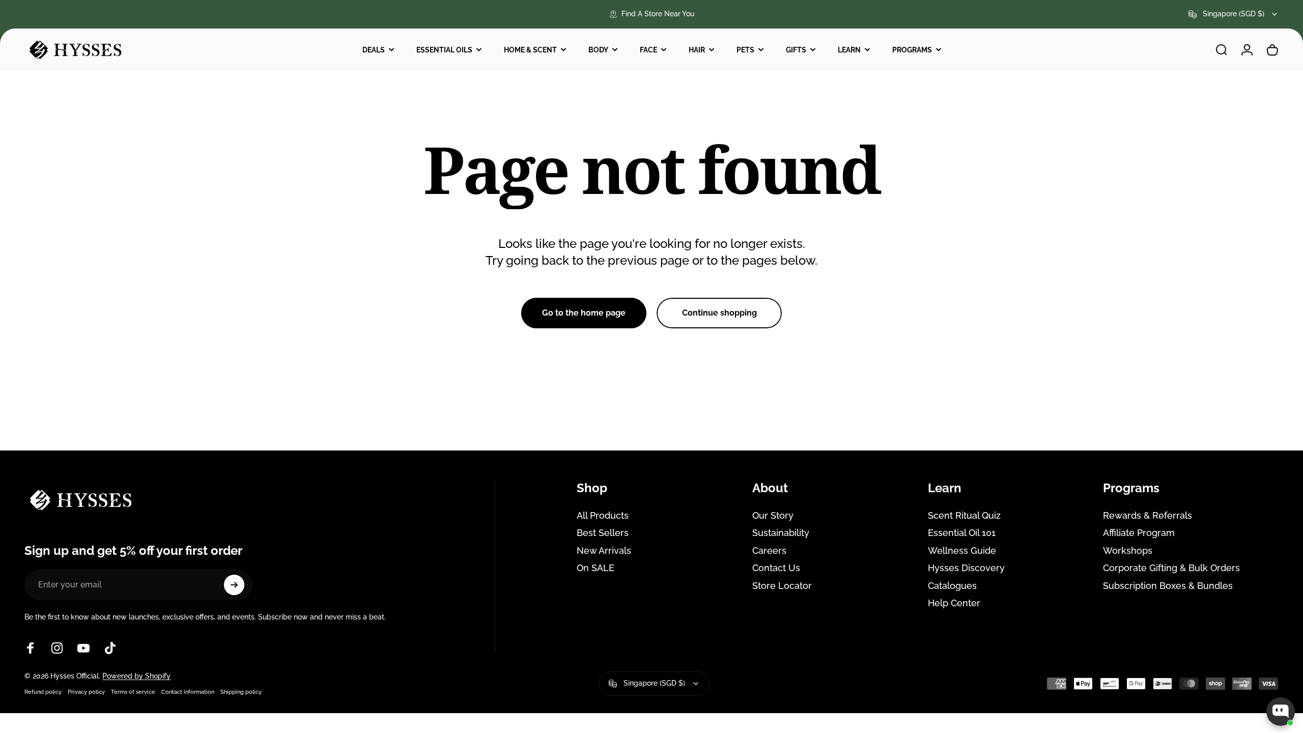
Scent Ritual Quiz (964, 515)
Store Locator (782, 585)
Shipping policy (241, 691)
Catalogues (952, 585)
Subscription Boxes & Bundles (1168, 585)
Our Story (773, 515)
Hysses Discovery (966, 567)
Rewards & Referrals (1147, 515)
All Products (603, 515)
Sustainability (780, 532)
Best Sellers (603, 532)
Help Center (954, 603)
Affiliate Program (1139, 532)
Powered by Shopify (136, 676)
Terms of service (133, 691)
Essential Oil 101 (962, 532)
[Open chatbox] (1280, 711)
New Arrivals (604, 550)
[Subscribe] (234, 585)
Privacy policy (86, 691)
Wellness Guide (962, 550)
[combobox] (1233, 14)
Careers (769, 550)
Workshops (1127, 550)
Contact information (187, 691)
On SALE (595, 567)
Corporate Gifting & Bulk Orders (1171, 567)
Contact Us (776, 567)
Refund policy (43, 691)
